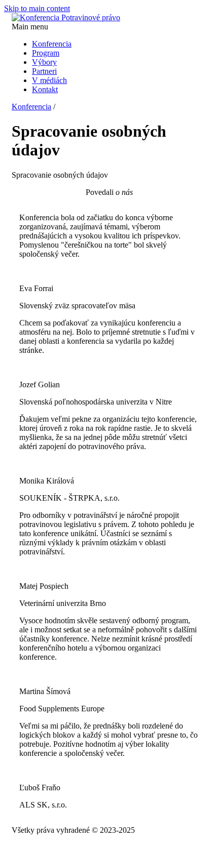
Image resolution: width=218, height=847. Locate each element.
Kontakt (45, 89)
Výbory (44, 62)
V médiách (49, 80)
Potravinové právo (90, 17)
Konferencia (51, 43)
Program (45, 53)
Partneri (44, 71)
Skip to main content (37, 8)
